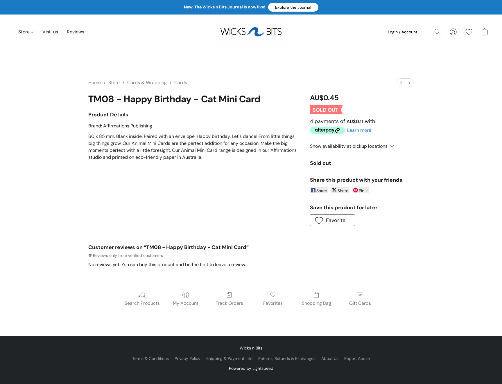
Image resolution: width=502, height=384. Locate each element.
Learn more (359, 130)
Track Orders (229, 303)
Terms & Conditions (150, 358)
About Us (329, 358)
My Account (185, 303)
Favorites (273, 303)
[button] (293, 7)
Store (24, 32)
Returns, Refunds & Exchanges (286, 358)
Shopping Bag (316, 303)
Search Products (142, 303)
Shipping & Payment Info (229, 358)
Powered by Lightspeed (251, 368)
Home (94, 83)
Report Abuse (357, 358)
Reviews (75, 32)
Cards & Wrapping (147, 83)
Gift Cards (360, 303)
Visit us (50, 32)
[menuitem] (401, 83)
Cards (180, 83)
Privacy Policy (187, 358)
